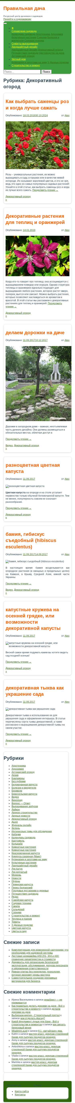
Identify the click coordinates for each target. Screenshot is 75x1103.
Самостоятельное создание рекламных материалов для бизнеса (34, 980)
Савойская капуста (22, 900)
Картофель (18, 840)
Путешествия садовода (25, 53)
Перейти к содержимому (17, 19)
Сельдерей (18, 909)
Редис (15, 896)
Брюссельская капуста (24, 794)
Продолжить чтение (45, 190)
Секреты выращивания (25, 43)
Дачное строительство (24, 812)
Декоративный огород (50, 49)
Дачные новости (21, 815)
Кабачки (16, 834)
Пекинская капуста (22, 884)
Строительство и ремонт (26, 65)
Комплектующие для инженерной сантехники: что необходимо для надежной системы (40, 951)
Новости (16, 878)
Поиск (46, 71)
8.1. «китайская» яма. (50, 1031)
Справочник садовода (24, 31)
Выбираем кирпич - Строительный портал (36, 1015)
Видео (9, 445)
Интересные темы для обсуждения (32, 831)
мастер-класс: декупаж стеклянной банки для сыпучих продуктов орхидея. (40, 1036)
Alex (67, 115)
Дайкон (16, 809)
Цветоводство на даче (51, 53)
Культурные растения (24, 37)
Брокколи (17, 790)
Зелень (16, 828)
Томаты (16, 921)
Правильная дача (24, 8)
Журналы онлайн (21, 825)
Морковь (16, 875)
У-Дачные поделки (58, 62)
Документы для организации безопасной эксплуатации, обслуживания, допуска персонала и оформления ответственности (40, 965)
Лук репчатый (19, 872)
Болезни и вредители (24, 787)
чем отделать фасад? (32, 1018)
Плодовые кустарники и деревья (30, 890)
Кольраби (17, 843)
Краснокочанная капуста (26, 853)
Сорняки (42, 37)
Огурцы (16, 881)
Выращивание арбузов (25, 806)
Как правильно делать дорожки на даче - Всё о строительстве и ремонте (38, 1008)
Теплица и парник (22, 918)
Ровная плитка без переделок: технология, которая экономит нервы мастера (36, 973)
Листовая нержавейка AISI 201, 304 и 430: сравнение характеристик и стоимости (35, 958)
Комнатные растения (24, 847)
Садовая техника (34, 40)
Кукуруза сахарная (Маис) (26, 856)
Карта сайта (22, 1091)
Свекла (16, 906)
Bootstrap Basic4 (51, 1085)
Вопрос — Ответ (21, 803)
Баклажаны (18, 778)
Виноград (17, 800)
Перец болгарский (22, 887)
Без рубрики (19, 781)
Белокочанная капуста (24, 784)
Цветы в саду (19, 931)
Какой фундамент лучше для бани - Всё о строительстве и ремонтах (35, 1023)
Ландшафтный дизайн (24, 46)
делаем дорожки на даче (35, 332)
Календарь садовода (23, 34)
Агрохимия (57, 34)
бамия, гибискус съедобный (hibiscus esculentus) (31, 540)
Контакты (20, 1094)
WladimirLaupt (19, 1031)
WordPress (28, 1085)
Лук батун (17, 868)
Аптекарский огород (23, 56)
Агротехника (43, 34)
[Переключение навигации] (5, 23)
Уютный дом (19, 59)
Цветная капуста (21, 928)
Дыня (15, 822)
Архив (15, 775)
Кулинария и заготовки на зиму (29, 62)
